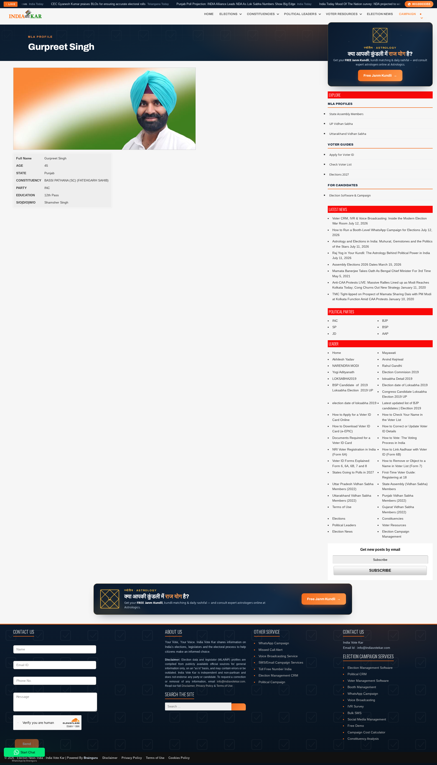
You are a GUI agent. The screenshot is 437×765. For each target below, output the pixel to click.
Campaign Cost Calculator (366, 732)
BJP (385, 320)
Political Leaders (300, 14)
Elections (228, 14)
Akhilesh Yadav (343, 359)
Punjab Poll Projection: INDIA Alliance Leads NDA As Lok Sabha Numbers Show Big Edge (215, 4)
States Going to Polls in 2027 (353, 472)
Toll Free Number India (275, 669)
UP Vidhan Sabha (341, 124)
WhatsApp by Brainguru (24, 761)
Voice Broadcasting (361, 700)
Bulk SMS (354, 713)
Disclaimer (188, 685)
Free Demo (356, 725)
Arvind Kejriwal (392, 359)
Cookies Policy (179, 758)
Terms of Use (341, 507)
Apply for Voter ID (341, 155)
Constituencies (261, 14)
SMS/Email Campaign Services (281, 662)
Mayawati (389, 353)
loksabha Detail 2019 (397, 378)
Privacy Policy (204, 685)
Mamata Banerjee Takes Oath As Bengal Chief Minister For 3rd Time (381, 271)
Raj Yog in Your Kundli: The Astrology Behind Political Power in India (381, 253)
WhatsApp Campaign (274, 643)
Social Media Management (367, 719)
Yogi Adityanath (343, 372)
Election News (380, 14)
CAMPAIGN (407, 14)
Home (209, 14)
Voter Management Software (368, 680)
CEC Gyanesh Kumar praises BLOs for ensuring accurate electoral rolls (81, 4)
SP (334, 327)
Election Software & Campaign (350, 195)
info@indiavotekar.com (231, 681)
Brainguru (91, 758)
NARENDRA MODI (345, 365)
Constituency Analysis (363, 738)
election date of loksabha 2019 (354, 403)
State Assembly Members (346, 114)
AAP (385, 333)
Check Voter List (340, 164)
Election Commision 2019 (400, 372)
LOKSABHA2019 (344, 378)
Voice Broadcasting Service (278, 656)
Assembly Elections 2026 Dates (355, 264)
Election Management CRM (278, 675)
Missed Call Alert (270, 650)
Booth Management (362, 687)
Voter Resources (342, 14)
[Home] (25, 14)
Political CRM (357, 674)
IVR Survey (356, 706)
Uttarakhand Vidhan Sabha (347, 134)
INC (335, 320)
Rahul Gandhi (392, 365)
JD (334, 333)
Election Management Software (370, 667)
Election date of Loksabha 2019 (405, 385)
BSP (385, 327)
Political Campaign (272, 682)
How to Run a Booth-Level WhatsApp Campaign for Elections (376, 230)
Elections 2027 (339, 174)
